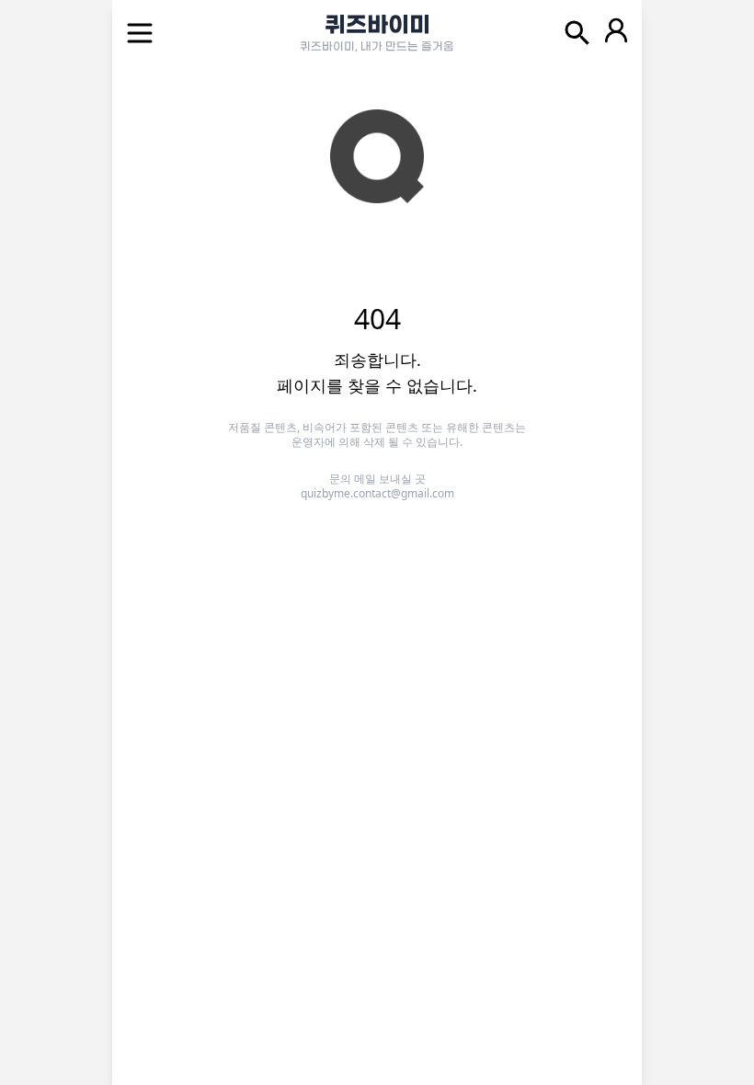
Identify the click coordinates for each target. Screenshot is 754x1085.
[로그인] (616, 33)
